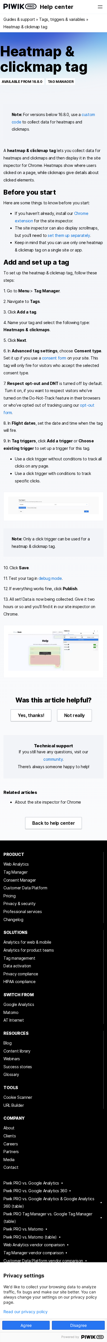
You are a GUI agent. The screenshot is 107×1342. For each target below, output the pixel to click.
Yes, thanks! (31, 715)
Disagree (78, 1325)
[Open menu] (100, 6)
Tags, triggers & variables (62, 19)
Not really (74, 715)
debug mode (50, 578)
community (53, 759)
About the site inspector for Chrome (48, 802)
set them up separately (69, 235)
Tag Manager (61, 81)
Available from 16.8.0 (22, 81)
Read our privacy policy (25, 1311)
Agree (26, 1325)
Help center (56, 6)
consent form (54, 358)
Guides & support (19, 19)
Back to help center (53, 823)
